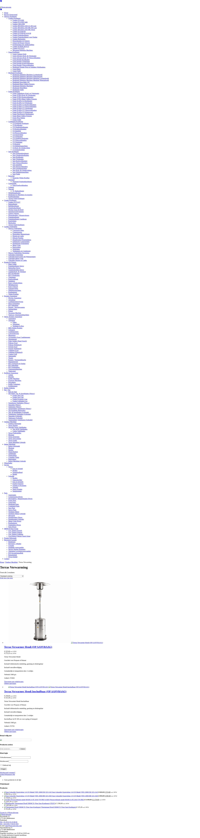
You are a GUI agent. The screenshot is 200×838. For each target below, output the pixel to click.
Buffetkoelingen (13, 206)
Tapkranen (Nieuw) (14, 407)
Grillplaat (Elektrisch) (15, 352)
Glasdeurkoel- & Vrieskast (17, 272)
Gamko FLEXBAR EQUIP (21, 33)
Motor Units (16, 245)
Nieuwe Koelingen (10, 16)
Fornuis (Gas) (12, 347)
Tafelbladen (12, 454)
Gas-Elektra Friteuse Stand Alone (19, 536)
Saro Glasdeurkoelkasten (20, 155)
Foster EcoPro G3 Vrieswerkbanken (24, 106)
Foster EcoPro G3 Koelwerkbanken (24, 105)
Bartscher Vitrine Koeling (20, 178)
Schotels (15, 487)
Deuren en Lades (18, 236)
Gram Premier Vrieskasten (21, 61)
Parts (5, 493)
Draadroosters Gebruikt (16, 519)
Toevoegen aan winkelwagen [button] (13, 681)
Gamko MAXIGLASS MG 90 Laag (24, 28)
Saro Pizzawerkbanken (20, 166)
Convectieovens (13, 333)
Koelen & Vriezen (10, 262)
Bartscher (11, 176)
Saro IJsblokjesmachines (20, 172)
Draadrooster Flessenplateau (21, 240)
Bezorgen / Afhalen (14, 544)
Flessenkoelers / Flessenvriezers (18, 215)
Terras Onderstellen (14, 433)
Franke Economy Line (19, 399)
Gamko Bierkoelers (18, 39)
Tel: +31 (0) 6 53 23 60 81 (8, 822)
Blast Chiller (12, 264)
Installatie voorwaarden (16, 547)
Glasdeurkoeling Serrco (16, 270)
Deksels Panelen (17, 238)
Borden (14, 470)
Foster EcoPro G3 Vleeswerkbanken (24, 110)
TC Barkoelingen (18, 191)
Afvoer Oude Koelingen (16, 198)
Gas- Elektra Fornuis (15, 530)
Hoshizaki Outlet (18, 90)
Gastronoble (12, 183)
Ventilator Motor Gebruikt (16, 514)
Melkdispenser (13, 285)
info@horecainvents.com (13, 826)
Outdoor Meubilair (10, 422)
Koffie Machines (13, 378)
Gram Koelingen (13, 52)
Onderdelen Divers (14, 525)
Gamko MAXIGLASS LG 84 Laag (24, 26)
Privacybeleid (12, 557)
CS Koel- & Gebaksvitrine (21, 148)
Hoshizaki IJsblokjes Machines (22, 86)
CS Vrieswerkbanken (19, 140)
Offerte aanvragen (10, 683)
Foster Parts (12, 500)
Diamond (11, 180)
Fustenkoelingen (13, 217)
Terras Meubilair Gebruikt (16, 442)
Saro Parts (11, 508)
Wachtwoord (4, 761)
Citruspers (11, 330)
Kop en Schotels (17, 482)
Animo (10, 375)
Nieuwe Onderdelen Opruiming (18, 253)
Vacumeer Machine (14, 313)
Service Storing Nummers (16, 549)
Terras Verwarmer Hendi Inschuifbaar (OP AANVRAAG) (35, 691)
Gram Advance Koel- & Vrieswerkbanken (26, 58)
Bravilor (11, 377)
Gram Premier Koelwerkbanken (23, 63)
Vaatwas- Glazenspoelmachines (18, 315)
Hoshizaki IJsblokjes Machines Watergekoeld (27, 76)
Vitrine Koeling (13, 294)
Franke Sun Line (18, 397)
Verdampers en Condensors (21, 251)
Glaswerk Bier (17, 480)
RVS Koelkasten (13, 273)
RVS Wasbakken (14, 367)
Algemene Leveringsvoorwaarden (19, 551)
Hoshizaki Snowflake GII (20, 82)
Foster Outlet (16, 120)
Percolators (12, 382)
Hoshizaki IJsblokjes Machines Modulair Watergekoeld (30, 80)
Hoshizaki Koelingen (15, 73)
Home (6, 13)
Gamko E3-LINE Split (20, 22)
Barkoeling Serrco (14, 268)
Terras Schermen (13, 437)
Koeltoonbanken (13, 197)
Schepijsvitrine (13, 288)
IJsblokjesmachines (14, 290)
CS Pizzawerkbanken (19, 133)
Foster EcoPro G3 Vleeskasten (22, 108)
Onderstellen (12, 455)
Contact (6, 559)
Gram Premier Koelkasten (21, 60)
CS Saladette (16, 131)
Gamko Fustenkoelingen (20, 35)
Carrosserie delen (18, 230)
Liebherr (11, 187)
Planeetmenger (13, 362)
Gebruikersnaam (5, 757)
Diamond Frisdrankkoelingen (22, 182)
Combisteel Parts (13, 506)
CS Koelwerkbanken (19, 129)
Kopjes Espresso (17, 484)
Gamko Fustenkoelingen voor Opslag (24, 37)
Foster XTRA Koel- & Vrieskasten (23, 95)
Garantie (11, 545)
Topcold (11, 189)
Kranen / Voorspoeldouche (17, 360)
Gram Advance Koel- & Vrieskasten (24, 56)
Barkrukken (12, 459)
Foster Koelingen (14, 91)
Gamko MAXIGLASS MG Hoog (23, 30)
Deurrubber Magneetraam (20, 234)
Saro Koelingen (13, 151)
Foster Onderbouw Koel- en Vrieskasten (25, 93)
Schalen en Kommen (19, 485)
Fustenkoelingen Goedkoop (17, 219)
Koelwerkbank (13, 279)
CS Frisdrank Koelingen (20, 123)
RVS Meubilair (13, 305)
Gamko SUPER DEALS (20, 46)
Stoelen (10, 450)
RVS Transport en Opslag (16, 363)
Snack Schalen (17, 489)
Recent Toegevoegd (10, 15)
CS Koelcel (16, 144)
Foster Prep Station (18, 118)
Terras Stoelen (13, 425)
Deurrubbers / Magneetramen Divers (20, 499)
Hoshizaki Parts (13, 504)
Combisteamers (13, 332)
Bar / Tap (7, 390)
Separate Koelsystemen (16, 212)
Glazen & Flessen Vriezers (21, 43)
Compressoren (17, 232)
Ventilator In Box (18, 326)
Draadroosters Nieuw (15, 517)
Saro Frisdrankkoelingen (20, 153)
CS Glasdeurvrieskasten (20, 138)
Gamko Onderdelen (10, 227)
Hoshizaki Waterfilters (19, 88)
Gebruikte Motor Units (15, 258)
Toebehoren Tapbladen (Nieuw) (18, 403)
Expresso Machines (14, 380)
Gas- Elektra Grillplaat (15, 534)
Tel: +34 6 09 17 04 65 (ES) (9, 824)
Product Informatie (10, 538)
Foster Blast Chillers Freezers (22, 116)
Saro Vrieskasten (18, 159)
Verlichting (16, 249)
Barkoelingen (12, 204)
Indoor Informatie (14, 446)
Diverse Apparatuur (14, 298)
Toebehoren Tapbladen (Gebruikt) (19, 414)
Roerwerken (16, 247)
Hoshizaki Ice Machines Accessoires (20, 195)
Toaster (10, 358)
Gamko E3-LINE (18, 20)
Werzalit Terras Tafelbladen (17, 427)
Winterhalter (8, 463)
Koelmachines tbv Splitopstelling (23, 45)
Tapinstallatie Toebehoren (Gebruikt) (20, 420)
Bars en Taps (12, 392)
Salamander (12, 356)
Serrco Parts (12, 510)
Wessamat (11, 515)
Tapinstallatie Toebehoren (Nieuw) (19, 409)
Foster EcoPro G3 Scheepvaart (22, 112)
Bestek (14, 474)
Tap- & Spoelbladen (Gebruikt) (18, 412)
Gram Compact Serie (19, 54)
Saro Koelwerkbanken (19, 161)
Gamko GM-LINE (18, 24)
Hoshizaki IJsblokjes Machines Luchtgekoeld (27, 75)
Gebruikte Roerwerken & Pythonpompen (22, 257)
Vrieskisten (12, 277)
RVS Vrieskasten (14, 275)
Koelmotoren (12, 292)
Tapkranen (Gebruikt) (15, 418)
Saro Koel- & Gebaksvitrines (22, 170)
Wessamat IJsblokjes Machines (22, 50)
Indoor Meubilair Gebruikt (17, 461)
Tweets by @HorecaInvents (9, 813)
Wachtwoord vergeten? (7, 772)
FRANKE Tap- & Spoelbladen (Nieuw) (21, 394)
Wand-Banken (13, 452)
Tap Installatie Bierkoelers (16, 410)
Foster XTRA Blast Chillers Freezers (24, 99)
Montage (11, 435)
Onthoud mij (6, 765)
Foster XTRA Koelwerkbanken (22, 97)
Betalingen (11, 542)
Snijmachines (12, 309)
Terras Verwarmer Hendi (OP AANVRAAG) (28, 647)
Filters (14, 322)
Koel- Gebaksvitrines (15, 283)
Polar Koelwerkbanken (20, 185)
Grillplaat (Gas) (13, 350)
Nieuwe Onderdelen (15, 228)
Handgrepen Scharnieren (20, 243)
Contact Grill (12, 354)
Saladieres (11, 281)
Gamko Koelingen (14, 18)
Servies (6, 465)
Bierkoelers (12, 223)
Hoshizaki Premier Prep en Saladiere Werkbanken (28, 67)
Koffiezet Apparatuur (11, 373)
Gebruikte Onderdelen (15, 255)
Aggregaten (12, 495)
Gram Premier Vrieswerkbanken (23, 65)
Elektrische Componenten (20, 242)
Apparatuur (12, 318)
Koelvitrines (12, 221)
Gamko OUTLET (18, 48)
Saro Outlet (16, 174)
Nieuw (10, 467)
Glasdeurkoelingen (14, 208)
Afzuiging (11, 320)
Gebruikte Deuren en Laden (17, 260)
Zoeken (23, 749)
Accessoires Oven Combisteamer (19, 337)
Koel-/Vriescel (13, 287)
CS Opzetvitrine (17, 135)
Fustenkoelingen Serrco (16, 266)
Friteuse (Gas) (13, 343)
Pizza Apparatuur (14, 303)
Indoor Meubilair (9, 444)
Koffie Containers (14, 384)
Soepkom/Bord (17, 472)
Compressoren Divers (15, 497)
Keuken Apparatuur (10, 296)
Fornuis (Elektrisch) (14, 348)
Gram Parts (12, 502)
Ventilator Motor (13, 512)
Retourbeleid (12, 555)
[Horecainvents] (5, 7)
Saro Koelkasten (17, 157)
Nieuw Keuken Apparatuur (13, 317)
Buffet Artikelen (9, 388)
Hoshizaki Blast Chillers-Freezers (23, 84)
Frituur (10, 311)
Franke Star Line (18, 395)
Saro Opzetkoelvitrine (19, 168)
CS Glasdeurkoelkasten (20, 127)
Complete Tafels (13, 457)
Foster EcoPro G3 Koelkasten (22, 101)
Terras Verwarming (14, 439)
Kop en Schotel (17, 469)
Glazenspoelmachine (15, 369)
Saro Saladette (17, 165)
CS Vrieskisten (17, 142)
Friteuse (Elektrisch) (15, 345)
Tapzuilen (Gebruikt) (15, 416)
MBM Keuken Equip (11, 529)
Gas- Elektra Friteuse (15, 532)
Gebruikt (11, 476)
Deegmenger (12, 339)
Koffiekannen (12, 386)
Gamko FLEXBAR (19, 31)
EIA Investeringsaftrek (15, 553)
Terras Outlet (12, 440)
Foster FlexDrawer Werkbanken (23, 114)
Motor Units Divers (14, 521)
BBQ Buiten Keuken (15, 328)
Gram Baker (16, 69)
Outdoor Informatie (14, 424)
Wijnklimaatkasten (14, 193)
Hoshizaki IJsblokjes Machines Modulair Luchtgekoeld (30, 78)
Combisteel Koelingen (15, 121)
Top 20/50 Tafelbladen (19, 429)
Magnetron (12, 335)
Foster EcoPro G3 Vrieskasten (22, 103)
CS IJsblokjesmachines (20, 146)
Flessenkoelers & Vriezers (21, 41)
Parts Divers (12, 527)
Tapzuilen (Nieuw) (14, 405)
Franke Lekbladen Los (19, 401)
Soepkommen (17, 491)
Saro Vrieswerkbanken (20, 163)
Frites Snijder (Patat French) (17, 341)
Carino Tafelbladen (18, 431)
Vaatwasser (12, 371)
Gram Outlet (16, 71)
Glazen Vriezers (13, 213)
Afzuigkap (11, 300)
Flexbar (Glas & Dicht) (16, 210)
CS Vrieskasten (17, 136)
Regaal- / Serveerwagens (16, 307)
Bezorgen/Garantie (10, 540)
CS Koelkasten (17, 125)
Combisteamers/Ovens (15, 302)
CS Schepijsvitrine (18, 150)
